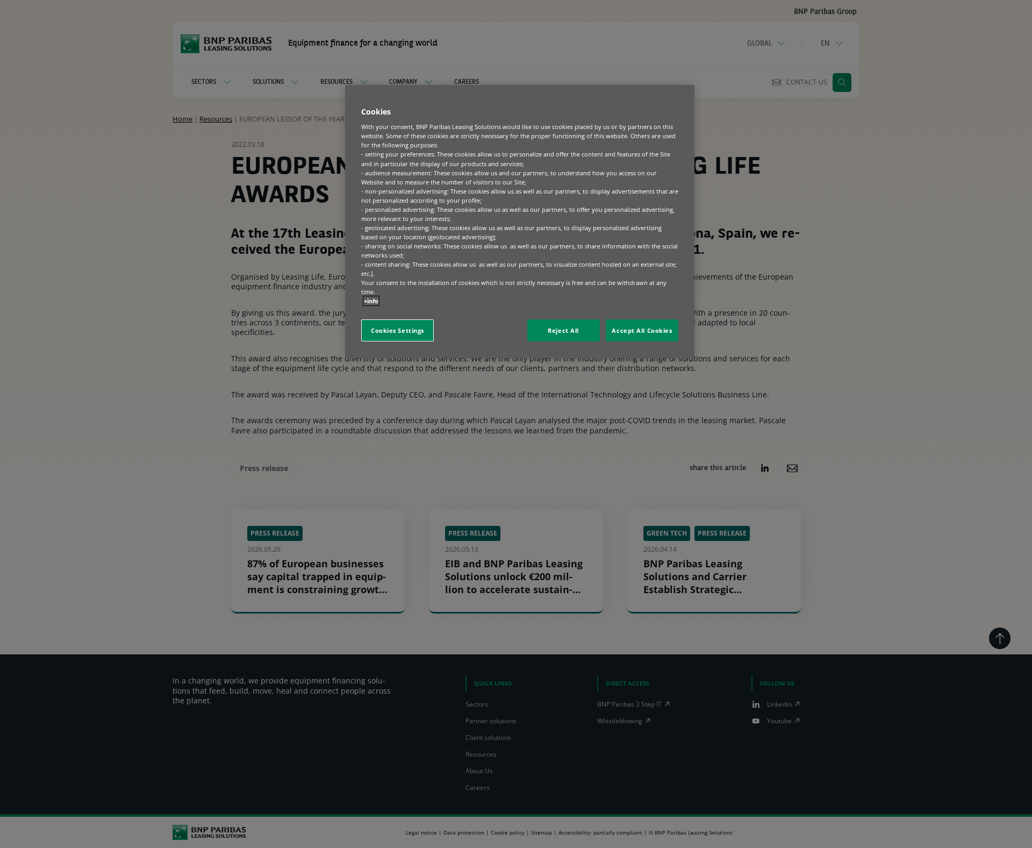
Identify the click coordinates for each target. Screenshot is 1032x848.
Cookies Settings (397, 330)
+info (371, 301)
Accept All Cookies (642, 330)
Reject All (563, 330)
